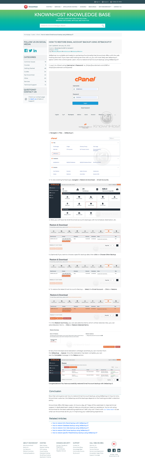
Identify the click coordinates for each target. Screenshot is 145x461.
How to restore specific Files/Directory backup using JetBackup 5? (74, 433)
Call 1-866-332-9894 (97, 443)
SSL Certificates (60, 449)
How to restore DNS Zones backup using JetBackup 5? (71, 430)
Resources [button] (92, 7)
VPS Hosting (43, 449)
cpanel (60, 51)
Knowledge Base (77, 449)
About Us (25, 447)
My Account (76, 453)
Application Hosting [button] (70, 7)
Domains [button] (83, 7)
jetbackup (74, 51)
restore (80, 51)
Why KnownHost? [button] (105, 7)
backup (55, 51)
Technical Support (30, 85)
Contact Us (117, 7)
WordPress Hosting (45, 455)
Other (26, 78)
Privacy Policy (93, 447)
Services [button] (58, 7)
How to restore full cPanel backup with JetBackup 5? (70, 423)
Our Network (27, 449)
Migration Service (61, 451)
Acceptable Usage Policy (96, 453)
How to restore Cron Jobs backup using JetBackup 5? (70, 428)
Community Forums (78, 451)
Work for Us (93, 445)
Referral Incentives (28, 451)
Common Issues (29, 62)
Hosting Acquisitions (28, 453)
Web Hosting (43, 445)
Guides (33, 34)
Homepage (27, 34)
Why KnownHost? (28, 445)
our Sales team (109, 409)
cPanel (38, 34)
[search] (103, 26)
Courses (27, 65)
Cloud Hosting (44, 451)
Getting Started (29, 68)
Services (27, 81)
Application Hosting (45, 457)
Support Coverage (95, 455)
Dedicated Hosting (45, 453)
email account (67, 51)
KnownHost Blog (78, 447)
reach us (33, 99)
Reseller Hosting (44, 447)
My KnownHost (29, 75)
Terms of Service (94, 449)
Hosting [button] (49, 7)
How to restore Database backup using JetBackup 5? (70, 425)
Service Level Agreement (97, 451)
